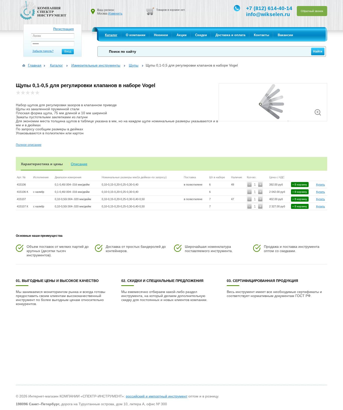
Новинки (161, 35)
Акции (182, 35)
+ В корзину (299, 184)
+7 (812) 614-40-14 (269, 8)
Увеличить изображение (318, 112)
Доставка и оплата (230, 35)
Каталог (111, 35)
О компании (135, 35)
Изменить (115, 13)
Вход (67, 51)
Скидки (201, 35)
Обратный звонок (312, 11)
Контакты (261, 35)
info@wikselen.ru (268, 14)
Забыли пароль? (42, 50)
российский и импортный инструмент (156, 396)
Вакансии (285, 35)
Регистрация (63, 29)
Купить (320, 184)
